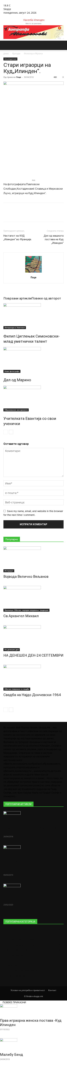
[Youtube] (15, 16)
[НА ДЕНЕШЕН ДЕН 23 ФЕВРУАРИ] (33, 890)
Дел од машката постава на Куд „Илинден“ (54, 239)
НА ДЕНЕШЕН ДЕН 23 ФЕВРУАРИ (31, 900)
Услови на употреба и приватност (28, 990)
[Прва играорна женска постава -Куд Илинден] (33, 1010)
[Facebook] (4, 16)
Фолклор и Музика (33, 53)
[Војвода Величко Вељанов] (33, 559)
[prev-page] (5, 432)
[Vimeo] (10, 16)
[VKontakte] (12, 16)
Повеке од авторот (46, 298)
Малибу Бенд (11, 1055)
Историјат (8, 570)
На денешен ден (11, 649)
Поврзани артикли (17, 298)
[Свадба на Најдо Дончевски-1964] (33, 678)
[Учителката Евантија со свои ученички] (33, 398)
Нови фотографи (11, 371)
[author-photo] (33, 272)
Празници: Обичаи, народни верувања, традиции (26, 610)
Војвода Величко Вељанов (25, 576)
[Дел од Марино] (33, 360)
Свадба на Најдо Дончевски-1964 (32, 695)
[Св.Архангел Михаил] (33, 599)
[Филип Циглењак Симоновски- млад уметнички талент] (33, 316)
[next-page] (11, 432)
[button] (5, 45)
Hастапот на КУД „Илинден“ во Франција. (17, 237)
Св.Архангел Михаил (21, 616)
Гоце (18, 77)
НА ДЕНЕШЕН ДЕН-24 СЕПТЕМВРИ (33, 655)
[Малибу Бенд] (33, 1044)
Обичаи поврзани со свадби (16, 689)
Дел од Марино (17, 380)
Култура (16, 53)
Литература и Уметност (14, 327)
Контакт (52, 990)
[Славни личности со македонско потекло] (33, 817)
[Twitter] (7, 16)
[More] (49, 214)
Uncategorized (10, 59)
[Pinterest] (33, 214)
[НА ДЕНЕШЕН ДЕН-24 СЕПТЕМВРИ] (33, 638)
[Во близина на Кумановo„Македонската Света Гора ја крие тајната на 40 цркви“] (33, 851)
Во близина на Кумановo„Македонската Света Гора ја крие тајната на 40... (30, 866)
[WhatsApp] (41, 214)
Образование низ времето (16, 410)
